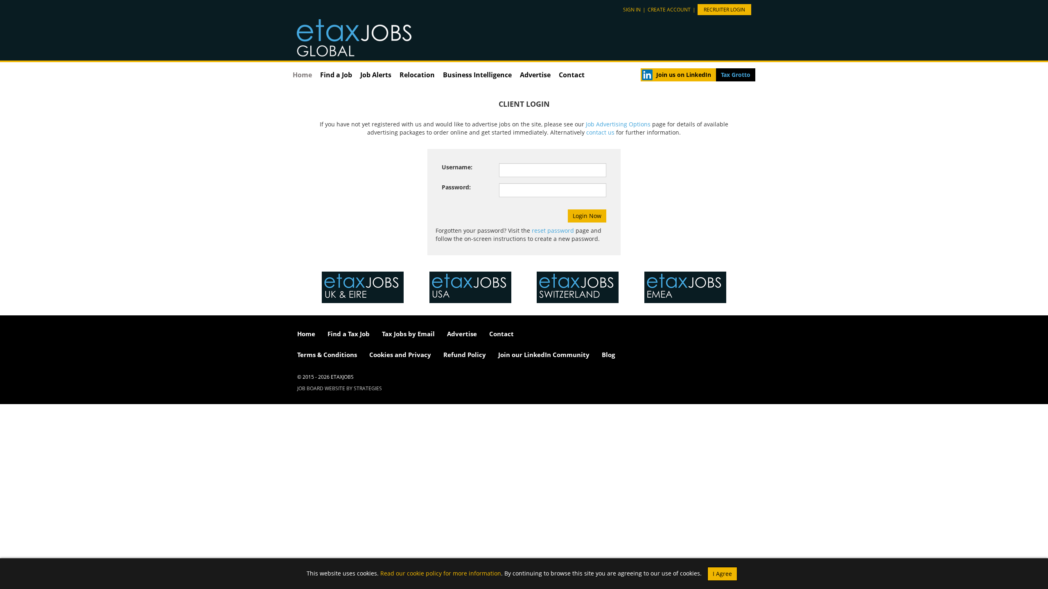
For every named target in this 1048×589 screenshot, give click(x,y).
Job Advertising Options (618, 124)
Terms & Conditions (327, 355)
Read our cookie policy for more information (440, 573)
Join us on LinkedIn (683, 75)
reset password (553, 230)
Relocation (417, 74)
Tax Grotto (735, 75)
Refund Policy (464, 355)
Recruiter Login (724, 9)
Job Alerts (375, 74)
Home (302, 74)
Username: (457, 167)
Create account (669, 9)
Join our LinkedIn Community (544, 355)
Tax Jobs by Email (408, 334)
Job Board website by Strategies (339, 388)
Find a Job (336, 74)
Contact (572, 74)
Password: (456, 187)
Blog (608, 355)
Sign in (632, 9)
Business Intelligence (477, 74)
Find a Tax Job (349, 334)
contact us (600, 132)
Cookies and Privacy (400, 355)
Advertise (535, 74)
